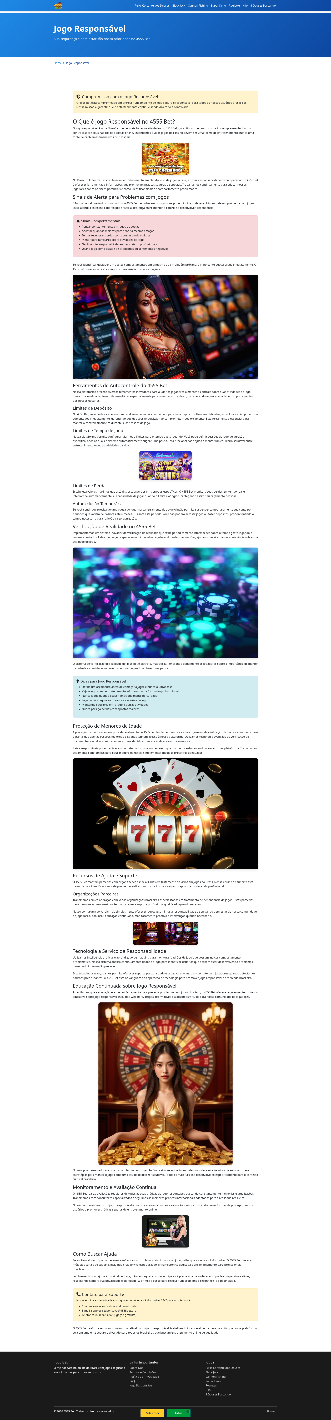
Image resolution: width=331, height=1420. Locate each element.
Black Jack (178, 5)
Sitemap (272, 1411)
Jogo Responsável (141, 1385)
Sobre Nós (136, 1368)
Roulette (234, 5)
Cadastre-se (152, 1413)
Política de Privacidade (144, 1377)
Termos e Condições (143, 1372)
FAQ (132, 1381)
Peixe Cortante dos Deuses (152, 5)
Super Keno (218, 5)
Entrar (178, 1413)
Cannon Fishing (198, 5)
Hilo (245, 5)
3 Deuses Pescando (263, 5)
